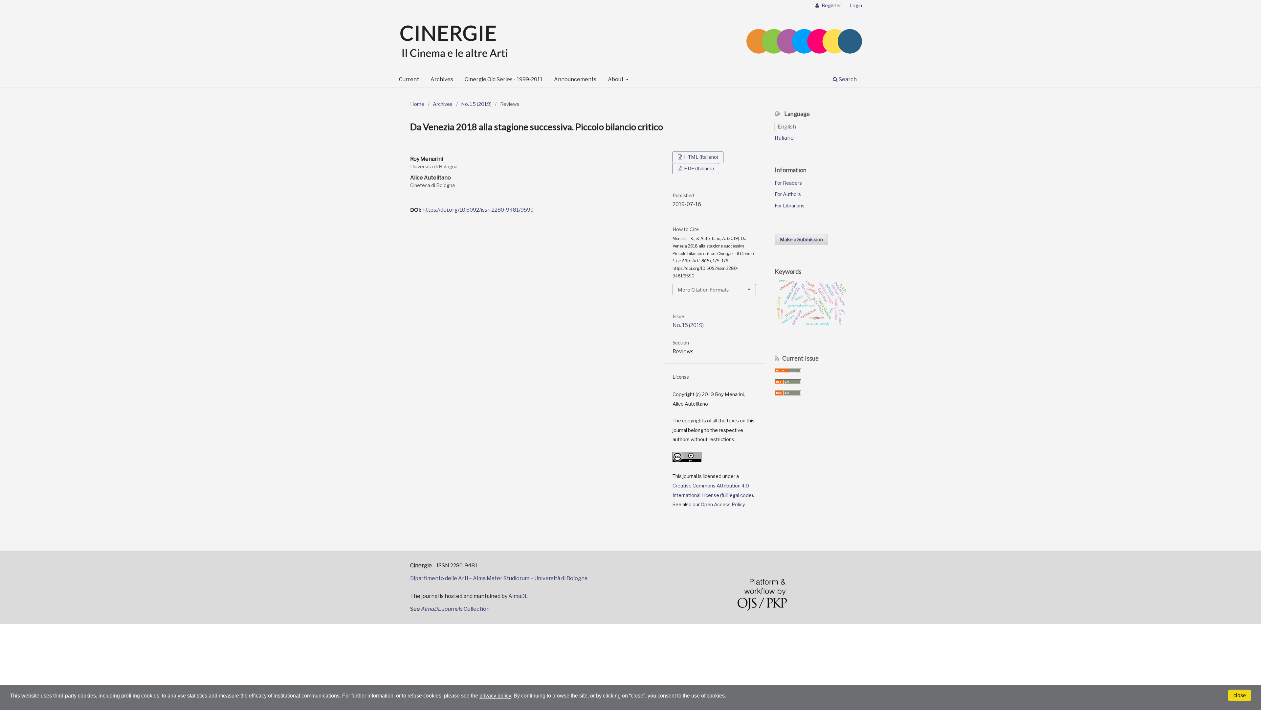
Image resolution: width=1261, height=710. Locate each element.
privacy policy (495, 695)
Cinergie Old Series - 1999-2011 (503, 79)
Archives (442, 79)
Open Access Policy (723, 505)
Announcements (575, 79)
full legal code (736, 495)
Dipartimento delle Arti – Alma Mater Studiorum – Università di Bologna (498, 578)
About (616, 79)
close (1239, 695)
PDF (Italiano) (698, 169)
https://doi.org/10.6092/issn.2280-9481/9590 (478, 210)
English (787, 127)
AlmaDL (518, 596)
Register (831, 6)
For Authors (788, 194)
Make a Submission (801, 240)
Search (847, 79)
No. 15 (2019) (476, 104)
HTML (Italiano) (700, 157)
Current (409, 79)
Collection (455, 609)
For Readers (788, 183)
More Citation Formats (703, 289)
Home (417, 104)
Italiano (784, 138)
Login (856, 6)
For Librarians (790, 206)
